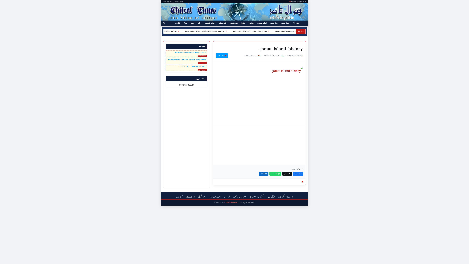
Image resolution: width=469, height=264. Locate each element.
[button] (164, 23)
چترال (185, 23)
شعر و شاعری (234, 23)
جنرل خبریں (274, 23)
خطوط (243, 23)
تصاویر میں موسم (215, 196)
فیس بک (297, 173)
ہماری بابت (190, 196)
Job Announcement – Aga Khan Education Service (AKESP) (294, 31)
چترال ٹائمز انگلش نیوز (285, 196)
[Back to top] (5, 260)
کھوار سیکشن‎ (222, 23)
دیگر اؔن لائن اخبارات (257, 196)
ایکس (286, 173)
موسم (192, 23)
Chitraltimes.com (230, 203)
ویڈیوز (199, 23)
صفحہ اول (296, 23)
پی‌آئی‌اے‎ (271, 196)
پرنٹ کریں (221, 55)
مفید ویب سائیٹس (239, 196)
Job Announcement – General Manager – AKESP (199, 31)
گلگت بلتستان (262, 23)
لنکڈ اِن (262, 173)
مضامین (251, 23)
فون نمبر (227, 196)
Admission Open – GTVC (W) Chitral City (244, 31)
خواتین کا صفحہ (210, 23)
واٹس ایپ (274, 173)
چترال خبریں (285, 23)
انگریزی (177, 23)
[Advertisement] (259, 145)
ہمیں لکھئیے (201, 196)
